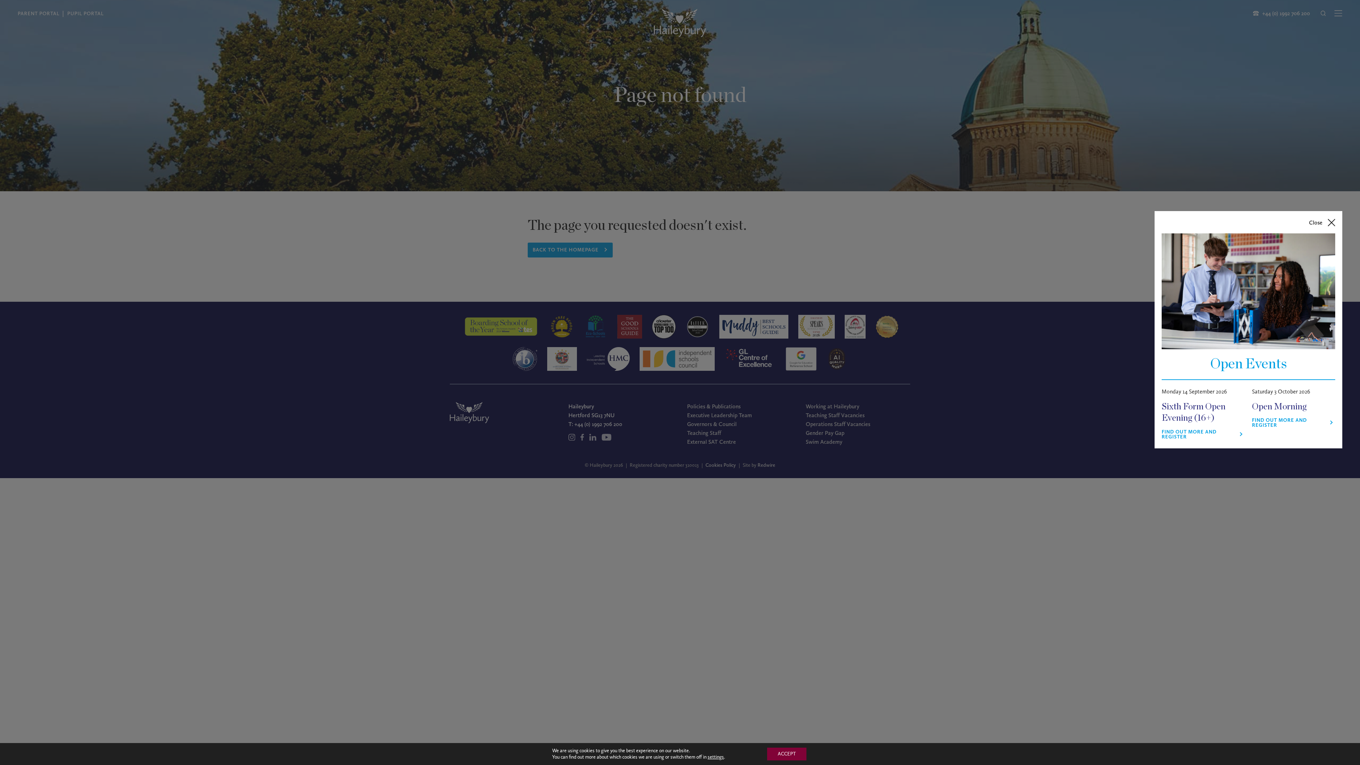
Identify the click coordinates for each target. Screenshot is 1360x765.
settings (716, 757)
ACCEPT (787, 754)
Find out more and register (1189, 435)
